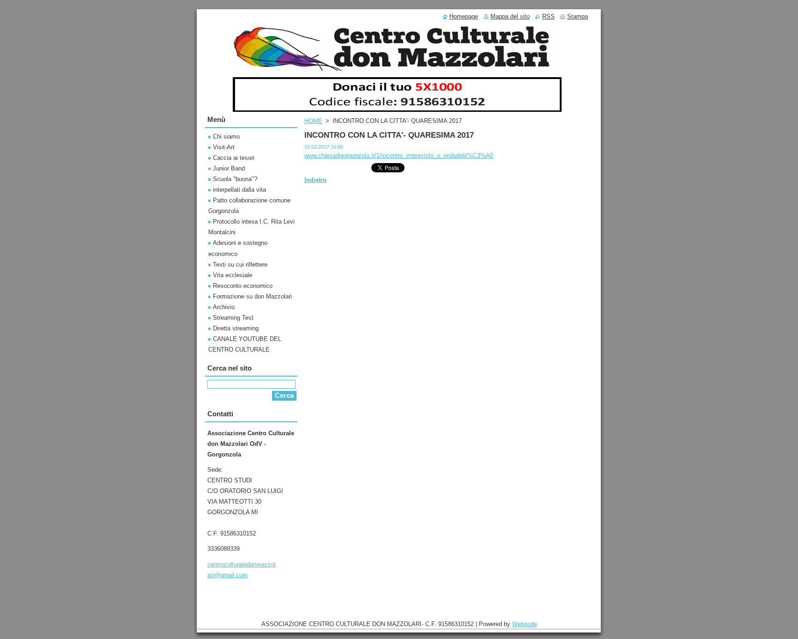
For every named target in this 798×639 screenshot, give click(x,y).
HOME (313, 120)
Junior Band (229, 168)
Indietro (315, 179)
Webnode (524, 624)
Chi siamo (226, 136)
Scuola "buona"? (235, 179)
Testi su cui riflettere (240, 264)
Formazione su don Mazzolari (252, 296)
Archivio (224, 307)
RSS (548, 16)
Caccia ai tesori (233, 157)
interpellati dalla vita (239, 189)
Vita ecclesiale (232, 275)
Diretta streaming (236, 328)
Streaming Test (233, 317)
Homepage (463, 16)
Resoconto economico (242, 285)
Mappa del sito (510, 16)
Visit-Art (224, 147)
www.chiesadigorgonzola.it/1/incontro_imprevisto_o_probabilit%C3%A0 (398, 155)
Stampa (577, 16)
